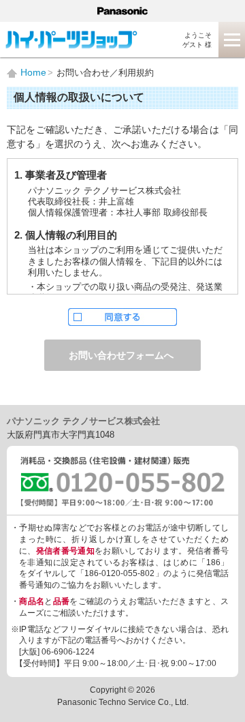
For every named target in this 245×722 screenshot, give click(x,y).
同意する (122, 317)
